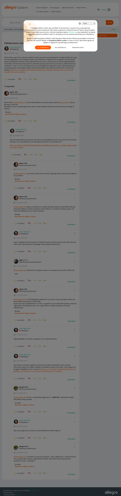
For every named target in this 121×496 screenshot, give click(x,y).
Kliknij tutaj (73, 32)
